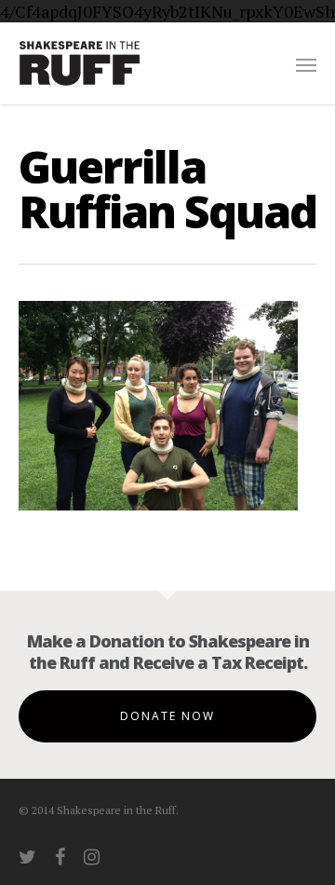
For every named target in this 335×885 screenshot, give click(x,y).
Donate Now (167, 716)
